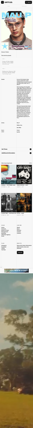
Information (24, 6)
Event (9, 6)
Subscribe (20, 252)
